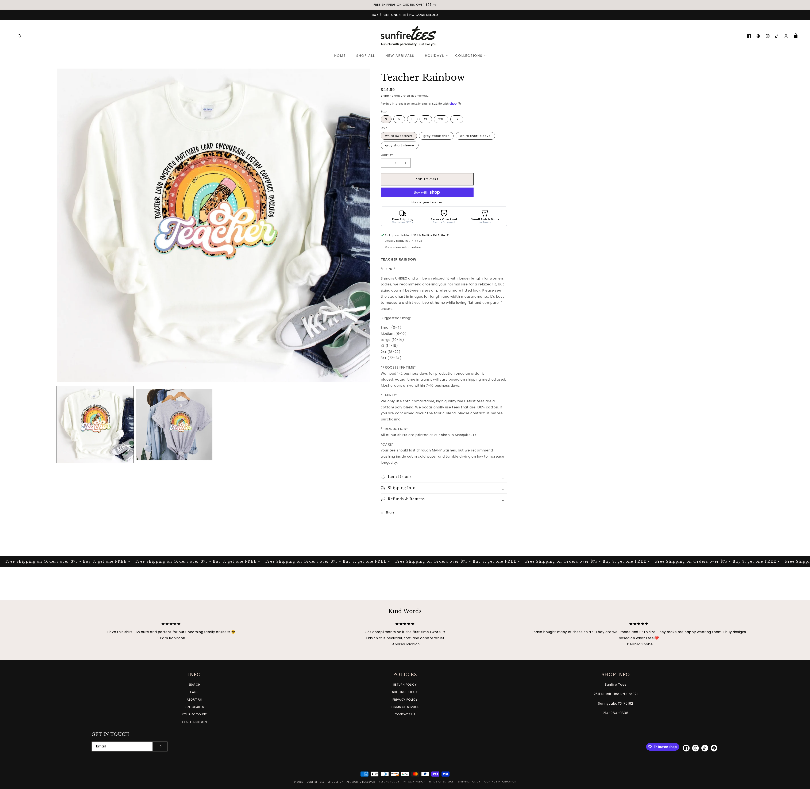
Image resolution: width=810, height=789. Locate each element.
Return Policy (405, 684)
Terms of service (441, 781)
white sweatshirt (399, 136)
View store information (403, 247)
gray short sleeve (399, 145)
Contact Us (405, 714)
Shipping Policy (405, 692)
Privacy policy (414, 781)
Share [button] (390, 512)
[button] (19, 36)
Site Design (336, 782)
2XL (441, 119)
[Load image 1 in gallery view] (95, 424)
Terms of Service (405, 707)
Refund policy (389, 781)
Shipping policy (469, 781)
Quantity (387, 155)
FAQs (194, 692)
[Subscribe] (160, 746)
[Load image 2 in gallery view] (174, 424)
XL (426, 119)
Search (194, 684)
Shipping (387, 95)
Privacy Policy (405, 699)
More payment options (427, 202)
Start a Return (194, 722)
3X (457, 119)
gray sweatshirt (436, 136)
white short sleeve (475, 136)
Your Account (194, 714)
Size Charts (194, 707)
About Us (194, 699)
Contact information (500, 781)
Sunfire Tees (316, 782)
